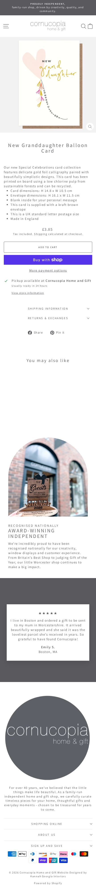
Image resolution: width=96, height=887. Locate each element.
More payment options (48, 270)
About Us (47, 835)
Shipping (40, 234)
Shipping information (48, 308)
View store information (28, 292)
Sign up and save (47, 846)
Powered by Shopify (48, 883)
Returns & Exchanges (48, 318)
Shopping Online (47, 824)
